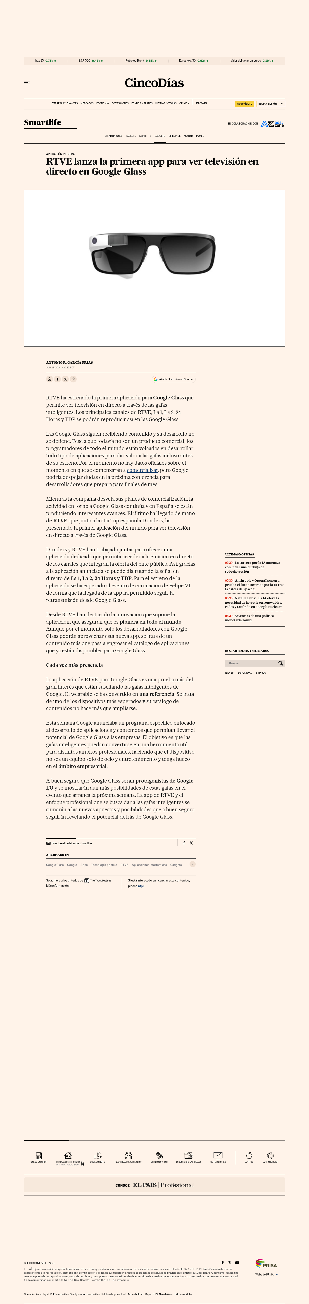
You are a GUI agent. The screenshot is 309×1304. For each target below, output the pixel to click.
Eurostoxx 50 (187, 60)
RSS (155, 1294)
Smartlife (42, 122)
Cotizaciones (120, 103)
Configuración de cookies (85, 1294)
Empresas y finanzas (65, 103)
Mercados (87, 103)
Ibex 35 (39, 60)
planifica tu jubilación (128, 1162)
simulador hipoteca (68, 1162)
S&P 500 (84, 60)
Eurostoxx (245, 673)
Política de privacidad (113, 1294)
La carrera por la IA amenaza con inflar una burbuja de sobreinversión (252, 567)
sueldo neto (97, 1162)
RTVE (124, 865)
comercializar (142, 470)
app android (270, 1162)
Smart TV (145, 135)
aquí (141, 886)
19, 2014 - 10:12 (60, 367)
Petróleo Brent (135, 60)
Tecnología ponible (104, 865)
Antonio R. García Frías (69, 362)
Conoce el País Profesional (154, 1184)
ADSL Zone (271, 123)
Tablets (131, 135)
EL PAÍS (199, 102)
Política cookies (59, 1294)
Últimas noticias (165, 103)
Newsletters (165, 1294)
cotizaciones (218, 1162)
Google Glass (55, 865)
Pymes (200, 135)
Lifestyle (175, 135)
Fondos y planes (141, 103)
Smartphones (113, 135)
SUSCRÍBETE (244, 103)
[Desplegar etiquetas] (193, 864)
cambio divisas (159, 1162)
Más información (57, 885)
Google (72, 865)
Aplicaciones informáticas (149, 865)
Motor (188, 135)
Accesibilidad (135, 1294)
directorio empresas (188, 1162)
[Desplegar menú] (27, 82)
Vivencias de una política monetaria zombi (249, 618)
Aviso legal (42, 1294)
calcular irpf (39, 1162)
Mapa (148, 1294)
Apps (84, 865)
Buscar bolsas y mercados (247, 651)
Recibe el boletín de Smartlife (72, 843)
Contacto (29, 1294)
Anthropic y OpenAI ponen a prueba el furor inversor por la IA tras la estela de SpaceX (254, 585)
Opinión (184, 103)
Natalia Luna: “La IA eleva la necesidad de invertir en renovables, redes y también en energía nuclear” (253, 602)
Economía (102, 103)
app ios (249, 1162)
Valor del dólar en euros (246, 60)
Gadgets (160, 135)
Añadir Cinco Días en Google (176, 379)
